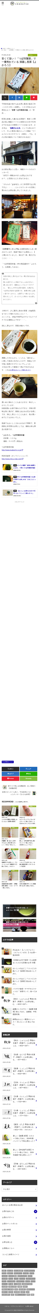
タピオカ (4, 1278)
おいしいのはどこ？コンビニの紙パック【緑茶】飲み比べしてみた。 (24, 971)
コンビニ (4, 1276)
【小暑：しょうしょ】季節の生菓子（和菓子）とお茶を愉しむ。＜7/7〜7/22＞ (19, 1114)
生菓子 (23, 1292)
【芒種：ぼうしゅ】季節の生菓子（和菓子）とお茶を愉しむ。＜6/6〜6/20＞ (19, 1167)
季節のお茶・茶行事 (7, 1289)
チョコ (10, 1278)
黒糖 (32, 1294)
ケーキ (32, 1273)
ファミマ (22, 1278)
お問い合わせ (29, 1306)
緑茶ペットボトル (20, 1294)
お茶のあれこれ (8, 1211)
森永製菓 (16, 1292)
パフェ (16, 1278)
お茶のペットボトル (10, 1224)
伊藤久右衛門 (12, 1286)
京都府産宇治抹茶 (27, 1284)
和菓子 (25, 1286)
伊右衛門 (4, 1286)
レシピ (27, 1281)
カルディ (10, 1273)
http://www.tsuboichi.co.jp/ (11, 450)
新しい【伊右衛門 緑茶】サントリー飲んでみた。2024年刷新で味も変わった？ (18, 1153)
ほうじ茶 (10, 1270)
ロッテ (33, 1281)
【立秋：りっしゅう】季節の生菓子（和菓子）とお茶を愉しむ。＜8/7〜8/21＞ (19, 1086)
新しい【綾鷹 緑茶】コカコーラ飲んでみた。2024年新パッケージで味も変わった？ (19, 1140)
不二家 (10, 1284)
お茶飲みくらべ (8, 762)
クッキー (25, 1273)
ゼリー (30, 1276)
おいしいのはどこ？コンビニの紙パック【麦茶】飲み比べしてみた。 (24, 981)
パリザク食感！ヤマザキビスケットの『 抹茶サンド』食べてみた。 (25, 991)
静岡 (28, 1294)
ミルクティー (20, 1281)
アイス (4, 1273)
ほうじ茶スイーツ (29, 1270)
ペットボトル (11, 1281)
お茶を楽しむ (7, 1242)
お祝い (4, 1270)
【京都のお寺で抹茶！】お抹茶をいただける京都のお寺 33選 (24, 961)
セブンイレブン (22, 1276)
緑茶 (12, 1294)
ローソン (4, 1284)
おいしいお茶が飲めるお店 (12, 1205)
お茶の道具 (6, 1236)
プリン (4, 1281)
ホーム (7, 1306)
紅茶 (27, 1292)
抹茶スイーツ (30, 1289)
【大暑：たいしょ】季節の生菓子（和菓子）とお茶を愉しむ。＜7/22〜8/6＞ (19, 1100)
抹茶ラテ (4, 1292)
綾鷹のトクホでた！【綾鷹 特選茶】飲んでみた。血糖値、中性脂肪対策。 (25, 1011)
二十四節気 (17, 1284)
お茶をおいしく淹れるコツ (20, 370)
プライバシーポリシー (18, 1306)
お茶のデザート (8, 1217)
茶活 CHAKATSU (18, 1310)
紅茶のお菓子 (6, 1294)
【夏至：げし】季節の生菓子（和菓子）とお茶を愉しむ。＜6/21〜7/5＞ (24, 1127)
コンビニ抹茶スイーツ (10, 1254)
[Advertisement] (19, 26)
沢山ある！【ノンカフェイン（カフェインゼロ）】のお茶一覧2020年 (24, 952)
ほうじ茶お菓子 (18, 1270)
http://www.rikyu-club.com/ (12, 459)
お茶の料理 (6, 1230)
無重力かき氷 (15, 128)
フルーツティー (30, 1278)
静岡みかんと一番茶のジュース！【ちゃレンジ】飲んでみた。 (24, 1022)
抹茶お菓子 (22, 1289)
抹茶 (16, 1289)
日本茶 (10, 1292)
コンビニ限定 (12, 1276)
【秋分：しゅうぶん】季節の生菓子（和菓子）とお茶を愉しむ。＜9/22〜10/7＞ (24, 1001)
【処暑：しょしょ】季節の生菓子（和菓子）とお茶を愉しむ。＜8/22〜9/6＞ (19, 1072)
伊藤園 (20, 1286)
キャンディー (18, 1273)
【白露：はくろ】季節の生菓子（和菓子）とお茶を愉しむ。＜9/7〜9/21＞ (19, 1058)
